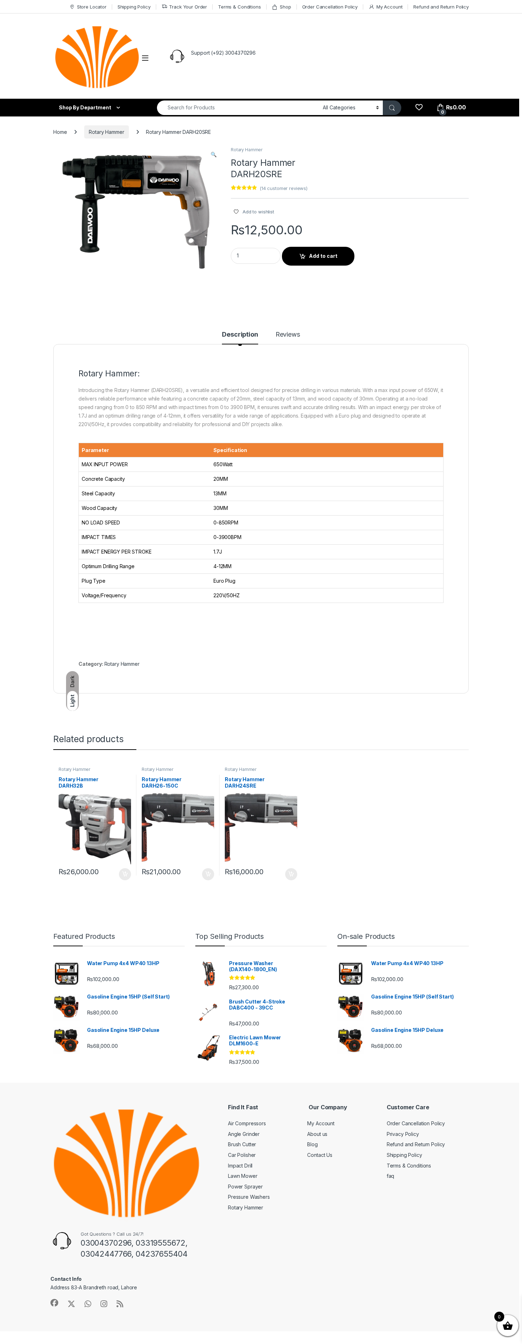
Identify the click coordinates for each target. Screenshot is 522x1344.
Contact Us (319, 1155)
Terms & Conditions (239, 7)
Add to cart (323, 256)
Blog (312, 1144)
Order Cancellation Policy (330, 7)
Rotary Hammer (106, 132)
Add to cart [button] (125, 874)
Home (60, 132)
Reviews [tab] (288, 334)
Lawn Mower (242, 1176)
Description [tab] (240, 334)
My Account (389, 7)
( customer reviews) (284, 188)
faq (391, 1176)
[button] (214, 154)
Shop (285, 7)
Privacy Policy (403, 1134)
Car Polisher (242, 1155)
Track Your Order (188, 7)
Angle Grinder (244, 1134)
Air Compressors (247, 1123)
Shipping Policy (134, 7)
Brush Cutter (242, 1144)
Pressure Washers (249, 1197)
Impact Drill (240, 1166)
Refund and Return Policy (441, 7)
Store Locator (92, 7)
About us (317, 1134)
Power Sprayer (245, 1187)
